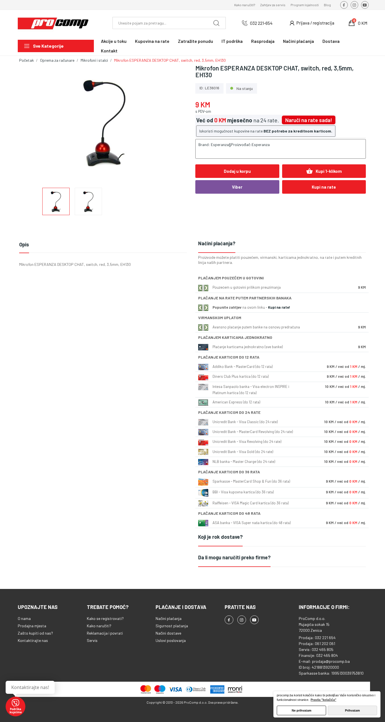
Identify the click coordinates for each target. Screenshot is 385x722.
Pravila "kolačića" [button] (323, 699)
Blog (327, 5)
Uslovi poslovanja (171, 640)
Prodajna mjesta (32, 625)
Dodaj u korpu (237, 171)
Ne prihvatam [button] (301, 710)
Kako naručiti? (244, 5)
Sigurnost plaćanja (172, 625)
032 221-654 (261, 23)
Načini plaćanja (169, 618)
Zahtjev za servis (273, 5)
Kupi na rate (324, 186)
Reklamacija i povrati (105, 633)
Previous (32, 122)
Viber (237, 186)
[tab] (282, 244)
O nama (24, 618)
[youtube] (365, 5)
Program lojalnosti (305, 5)
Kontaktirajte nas (33, 640)
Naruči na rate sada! (308, 120)
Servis (92, 640)
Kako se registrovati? (105, 618)
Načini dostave (168, 633)
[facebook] (344, 5)
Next (176, 122)
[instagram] (354, 5)
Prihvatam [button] (352, 710)
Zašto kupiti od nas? (35, 633)
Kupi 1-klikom (324, 171)
